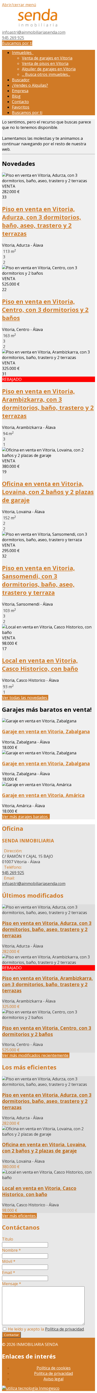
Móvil (8, 1261)
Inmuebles (23, 52)
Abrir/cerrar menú (19, 4)
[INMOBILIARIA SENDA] (38, 27)
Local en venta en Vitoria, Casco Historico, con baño (40, 664)
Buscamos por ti (17, 43)
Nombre (11, 1250)
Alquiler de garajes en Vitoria (49, 69)
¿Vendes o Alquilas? (30, 85)
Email (8, 1272)
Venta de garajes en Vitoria (47, 58)
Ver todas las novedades (25, 697)
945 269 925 (13, 37)
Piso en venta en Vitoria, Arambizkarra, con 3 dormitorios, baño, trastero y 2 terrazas (48, 403)
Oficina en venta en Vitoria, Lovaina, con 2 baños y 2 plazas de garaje (48, 491)
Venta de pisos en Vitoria (45, 63)
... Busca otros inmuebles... (46, 74)
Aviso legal (53, 1379)
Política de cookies (54, 1368)
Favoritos (20, 107)
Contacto (20, 101)
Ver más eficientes (19, 1215)
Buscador (21, 80)
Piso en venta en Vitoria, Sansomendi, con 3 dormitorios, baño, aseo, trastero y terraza (38, 580)
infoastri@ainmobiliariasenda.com (33, 32)
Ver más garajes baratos (26, 816)
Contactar (11, 1335)
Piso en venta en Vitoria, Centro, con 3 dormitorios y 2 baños (45, 309)
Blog (16, 96)
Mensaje (11, 1283)
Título (7, 1239)
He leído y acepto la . (46, 1329)
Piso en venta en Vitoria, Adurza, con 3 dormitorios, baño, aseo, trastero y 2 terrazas (41, 221)
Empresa (20, 90)
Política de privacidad (64, 1329)
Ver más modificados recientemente (35, 1055)
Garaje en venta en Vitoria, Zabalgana (46, 731)
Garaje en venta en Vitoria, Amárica (43, 795)
